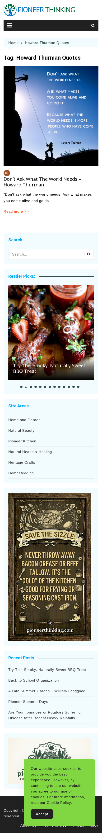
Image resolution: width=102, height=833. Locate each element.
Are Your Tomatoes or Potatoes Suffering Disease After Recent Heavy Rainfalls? (44, 715)
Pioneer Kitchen (22, 441)
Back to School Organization (33, 680)
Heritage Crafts (21, 462)
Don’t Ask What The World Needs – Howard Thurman (42, 182)
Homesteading (21, 473)
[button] (21, 387)
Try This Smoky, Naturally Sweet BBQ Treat (49, 368)
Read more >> (16, 211)
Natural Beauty (21, 430)
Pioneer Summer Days (28, 702)
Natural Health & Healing (30, 452)
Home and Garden (24, 420)
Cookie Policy (59, 803)
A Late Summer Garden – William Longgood (46, 691)
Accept (42, 814)
